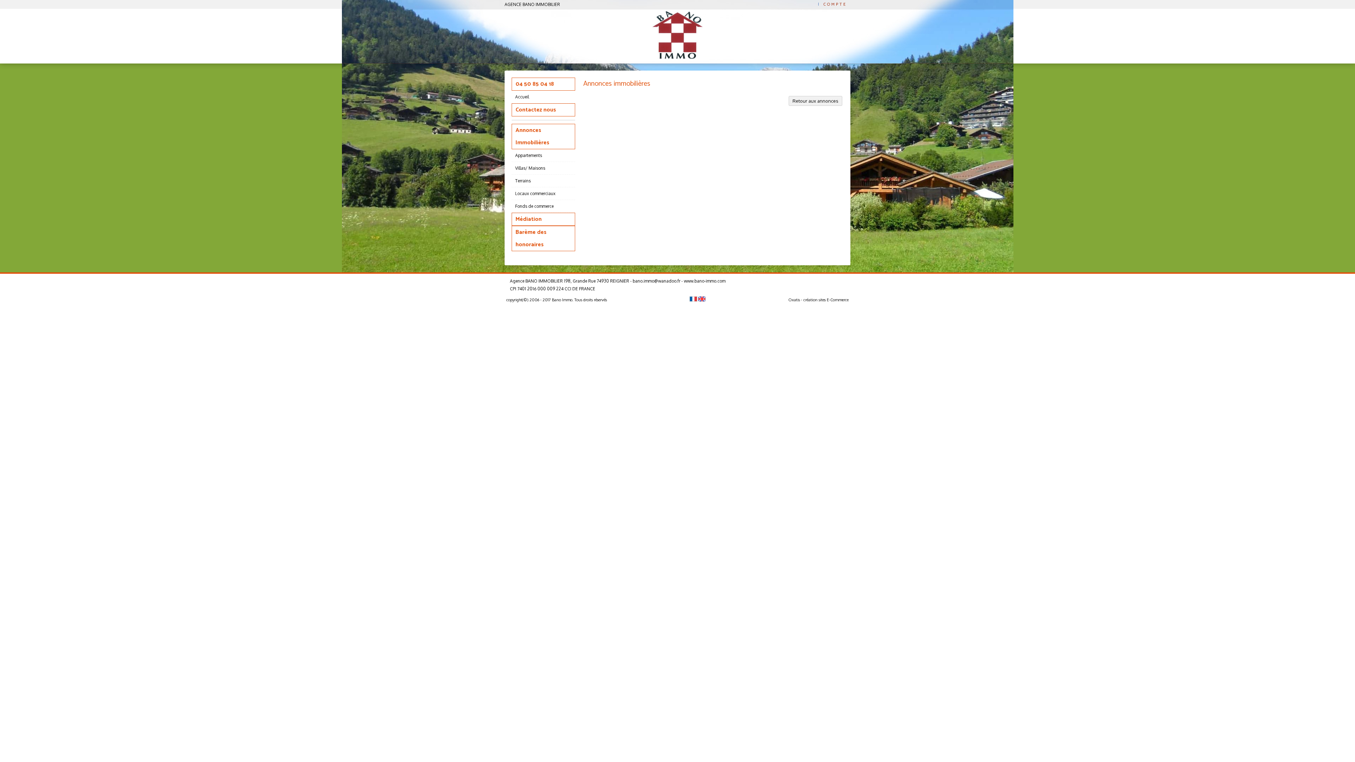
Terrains (523, 180)
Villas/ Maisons (530, 168)
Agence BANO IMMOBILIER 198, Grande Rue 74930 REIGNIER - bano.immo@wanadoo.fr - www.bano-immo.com (617, 281)
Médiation (529, 219)
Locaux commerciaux (535, 193)
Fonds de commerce (534, 206)
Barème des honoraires (531, 238)
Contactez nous (536, 110)
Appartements (528, 155)
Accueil (522, 96)
